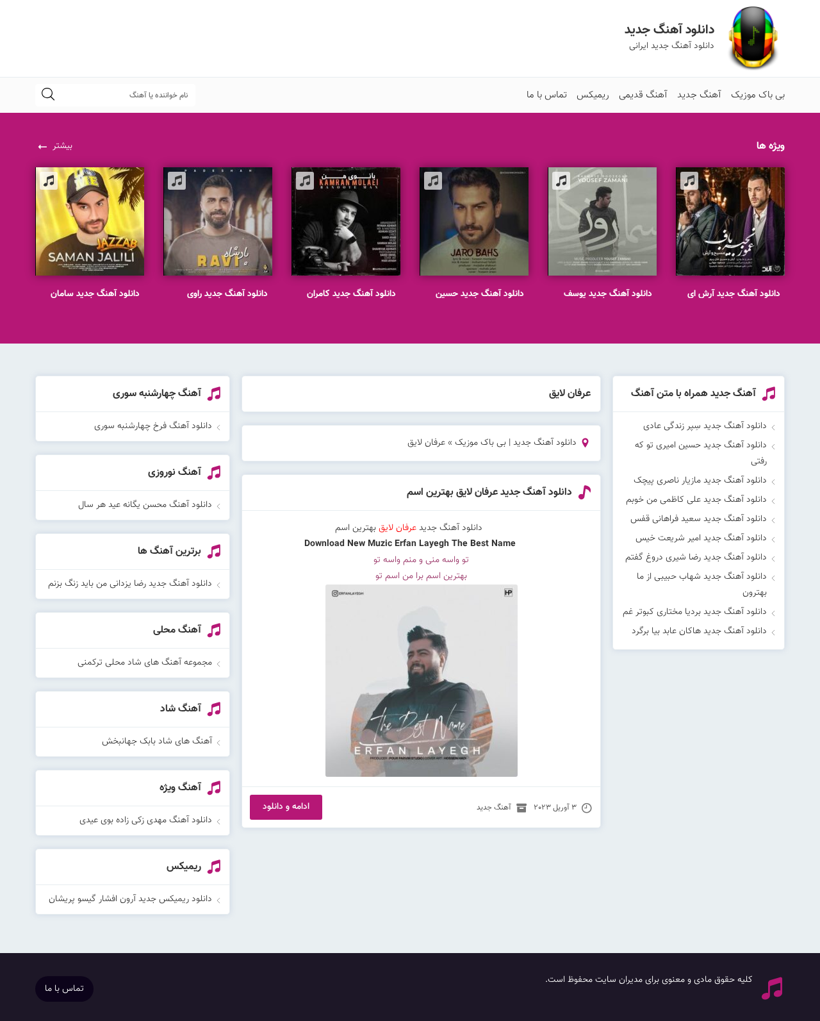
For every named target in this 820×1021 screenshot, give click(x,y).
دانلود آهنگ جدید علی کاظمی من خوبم (696, 500)
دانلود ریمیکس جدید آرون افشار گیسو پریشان (130, 899)
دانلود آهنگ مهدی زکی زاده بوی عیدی (145, 820)
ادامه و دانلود (286, 807)
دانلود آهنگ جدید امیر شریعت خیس (701, 538)
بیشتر (62, 146)
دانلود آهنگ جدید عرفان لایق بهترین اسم (489, 493)
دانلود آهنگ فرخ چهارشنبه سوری (153, 426)
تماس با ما (547, 95)
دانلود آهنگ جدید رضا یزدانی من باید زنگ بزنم (130, 584)
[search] (48, 95)
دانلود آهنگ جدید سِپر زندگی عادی (705, 426)
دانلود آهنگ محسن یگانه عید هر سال (145, 505)
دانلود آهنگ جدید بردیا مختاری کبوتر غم (695, 612)
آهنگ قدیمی (643, 95)
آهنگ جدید (699, 95)
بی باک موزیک (758, 95)
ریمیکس (593, 95)
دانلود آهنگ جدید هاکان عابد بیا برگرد (699, 631)
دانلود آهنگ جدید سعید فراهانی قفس (698, 519)
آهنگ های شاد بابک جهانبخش (157, 742)
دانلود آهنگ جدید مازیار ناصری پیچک (700, 481)
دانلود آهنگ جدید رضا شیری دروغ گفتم (696, 558)
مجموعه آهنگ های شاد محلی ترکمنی (145, 663)
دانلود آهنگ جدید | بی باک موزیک (516, 443)
